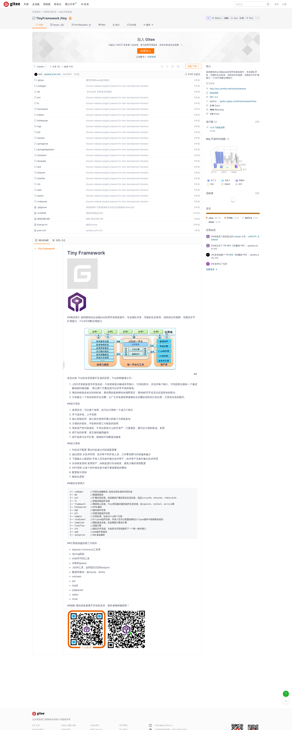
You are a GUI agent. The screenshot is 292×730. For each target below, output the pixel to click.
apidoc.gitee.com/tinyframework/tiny (238, 101)
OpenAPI (94, 725)
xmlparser (42, 201)
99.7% (218, 218)
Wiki (103, 24)
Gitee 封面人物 (68, 725)
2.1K (242, 18)
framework (42, 109)
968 (226, 18)
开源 (26, 4)
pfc (39, 132)
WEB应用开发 (49, 11)
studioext (42, 155)
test (39, 166)
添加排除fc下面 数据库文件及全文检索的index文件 (110, 207)
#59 (229, 245)
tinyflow (41, 178)
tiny (64, 18)
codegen (41, 86)
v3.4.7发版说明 (217, 127)
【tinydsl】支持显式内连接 (99, 91)
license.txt (42, 224)
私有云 (57, 4)
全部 (257, 121)
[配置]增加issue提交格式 (97, 80)
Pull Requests (82, 24)
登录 (276, 4)
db (38, 91)
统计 (117, 24)
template (41, 161)
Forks (214, 114)
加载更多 (210, 269)
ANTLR (248, 218)
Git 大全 (36, 725)
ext (38, 97)
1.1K (257, 18)
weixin (40, 195)
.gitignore (42, 207)
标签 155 (68, 66)
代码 (40, 24)
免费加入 (145, 50)
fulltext (40, 114)
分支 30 (56, 66)
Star (235, 18)
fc (38, 103)
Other (211, 222)
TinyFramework (47, 18)
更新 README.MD (94, 218)
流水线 (132, 24)
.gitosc (40, 80)
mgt (39, 126)
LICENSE (41, 213)
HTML (230, 218)
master (237, 236)
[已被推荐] (70, 18)
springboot (42, 143)
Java (211, 218)
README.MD (43, 218)
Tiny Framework (46, 248)
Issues (57, 24)
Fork (250, 18)
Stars (215, 105)
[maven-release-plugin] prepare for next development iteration (117, 86)
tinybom (41, 172)
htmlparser (42, 120)
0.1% (236, 218)
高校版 (46, 4)
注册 (284, 4)
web (39, 190)
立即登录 (151, 57)
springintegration (45, 149)
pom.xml (41, 230)
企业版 (36, 4)
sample (40, 138)
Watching (217, 109)
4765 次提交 (193, 74)
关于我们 (123, 725)
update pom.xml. (52, 74)
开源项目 (36, 11)
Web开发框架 (65, 11)
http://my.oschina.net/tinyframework (228, 88)
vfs (38, 184)
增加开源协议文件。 (95, 213)
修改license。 (92, 224)
